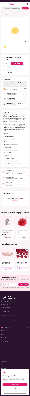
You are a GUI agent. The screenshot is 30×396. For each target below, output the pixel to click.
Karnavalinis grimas (5, 345)
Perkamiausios (4, 361)
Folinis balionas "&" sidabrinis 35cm (7, 231)
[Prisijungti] (19, 4)
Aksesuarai (3, 330)
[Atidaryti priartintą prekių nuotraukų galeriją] (26, 41)
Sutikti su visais (15, 384)
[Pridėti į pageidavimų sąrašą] (25, 63)
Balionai (2, 334)
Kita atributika (10, 70)
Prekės (4, 350)
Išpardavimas (4, 364)
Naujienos (3, 357)
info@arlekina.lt (6, 311)
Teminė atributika (4, 337)
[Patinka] (23, 4)
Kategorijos (5, 327)
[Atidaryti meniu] (2, 4)
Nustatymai (15, 391)
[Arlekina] (11, 4)
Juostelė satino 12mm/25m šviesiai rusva (7, 263)
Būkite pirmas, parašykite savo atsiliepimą (15, 199)
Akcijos (2, 354)
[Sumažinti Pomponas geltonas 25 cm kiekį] (4, 63)
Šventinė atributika (5, 341)
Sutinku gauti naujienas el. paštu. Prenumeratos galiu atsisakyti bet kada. (15, 287)
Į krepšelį (17, 63)
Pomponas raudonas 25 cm (22, 231)
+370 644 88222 (6, 307)
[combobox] (15, 8)
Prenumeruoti (23, 284)
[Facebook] (15, 320)
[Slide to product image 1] (5, 47)
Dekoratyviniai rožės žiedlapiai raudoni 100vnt (22, 263)
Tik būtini (15, 388)
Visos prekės (3, 368)
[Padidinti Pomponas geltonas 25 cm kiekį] (8, 63)
